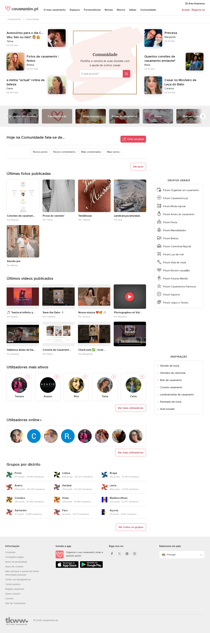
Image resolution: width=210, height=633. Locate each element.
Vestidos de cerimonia (172, 373)
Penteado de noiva (170, 401)
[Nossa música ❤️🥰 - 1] (94, 296)
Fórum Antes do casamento (179, 214)
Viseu (65, 498)
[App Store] (67, 567)
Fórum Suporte (171, 294)
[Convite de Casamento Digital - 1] (58, 334)
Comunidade (148, 9)
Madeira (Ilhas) (118, 498)
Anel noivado (167, 409)
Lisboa (66, 473)
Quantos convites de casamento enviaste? (159, 59)
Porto (18, 473)
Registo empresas (14, 589)
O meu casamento (55, 9)
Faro (65, 510)
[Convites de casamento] (23, 195)
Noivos (121, 9)
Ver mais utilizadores (130, 408)
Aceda (186, 9)
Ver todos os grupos (130, 527)
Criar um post (135, 139)
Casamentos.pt (57, 116)
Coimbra (20, 498)
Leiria (113, 485)
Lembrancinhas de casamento (177, 394)
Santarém (21, 510)
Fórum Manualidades (174, 230)
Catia (133, 396)
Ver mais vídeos (130, 341)
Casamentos (14, 19)
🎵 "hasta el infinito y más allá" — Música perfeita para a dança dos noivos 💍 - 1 (21, 312)
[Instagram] (134, 554)
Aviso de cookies (14, 566)
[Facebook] (112, 554)
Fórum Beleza (170, 238)
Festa (158, 116)
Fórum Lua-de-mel (173, 254)
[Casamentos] (22, 10)
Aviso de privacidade (16, 561)
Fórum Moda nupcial (174, 206)
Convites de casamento (21, 215)
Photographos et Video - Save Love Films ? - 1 (128, 312)
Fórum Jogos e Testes (175, 302)
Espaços (75, 9)
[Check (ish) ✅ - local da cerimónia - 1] (94, 334)
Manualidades (191, 116)
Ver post (138, 166)
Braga (113, 473)
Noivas (109, 9)
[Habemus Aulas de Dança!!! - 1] (23, 334)
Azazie (48, 396)
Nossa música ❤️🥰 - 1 (91, 312)
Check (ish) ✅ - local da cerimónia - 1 (92, 349)
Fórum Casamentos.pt (175, 198)
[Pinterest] (127, 554)
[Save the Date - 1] (58, 296)
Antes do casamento (124, 116)
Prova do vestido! (53, 215)
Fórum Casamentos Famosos (179, 286)
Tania (105, 396)
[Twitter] (119, 554)
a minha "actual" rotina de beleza (26, 82)
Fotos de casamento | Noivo (43, 59)
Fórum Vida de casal (174, 262)
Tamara (19, 396)
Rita (76, 396)
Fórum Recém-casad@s (176, 270)
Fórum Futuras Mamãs (175, 278)
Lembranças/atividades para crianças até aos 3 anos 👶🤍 (128, 215)
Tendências (85, 215)
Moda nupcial (91, 116)
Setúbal (67, 485)
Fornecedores (92, 9)
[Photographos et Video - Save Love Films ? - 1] (130, 296)
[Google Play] (91, 567)
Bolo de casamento (171, 380)
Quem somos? (12, 593)
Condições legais (14, 557)
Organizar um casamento (24, 116)
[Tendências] (94, 195)
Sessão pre (13, 261)
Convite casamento (171, 387)
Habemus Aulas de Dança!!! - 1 (21, 349)
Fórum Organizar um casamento (181, 190)
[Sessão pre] (23, 241)
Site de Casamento (15, 603)
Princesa (171, 33)
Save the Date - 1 (53, 312)
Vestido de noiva (169, 365)
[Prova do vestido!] (58, 195)
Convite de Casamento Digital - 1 (57, 349)
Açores (114, 510)
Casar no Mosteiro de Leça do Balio (180, 82)
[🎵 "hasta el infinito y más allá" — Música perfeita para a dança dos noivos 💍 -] (23, 296)
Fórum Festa (170, 222)
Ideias (132, 9)
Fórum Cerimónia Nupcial (177, 246)
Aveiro (18, 485)
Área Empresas (196, 3)
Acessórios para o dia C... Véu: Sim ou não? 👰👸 (25, 35)
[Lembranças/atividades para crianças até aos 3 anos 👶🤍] (130, 195)
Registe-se (198, 9)
